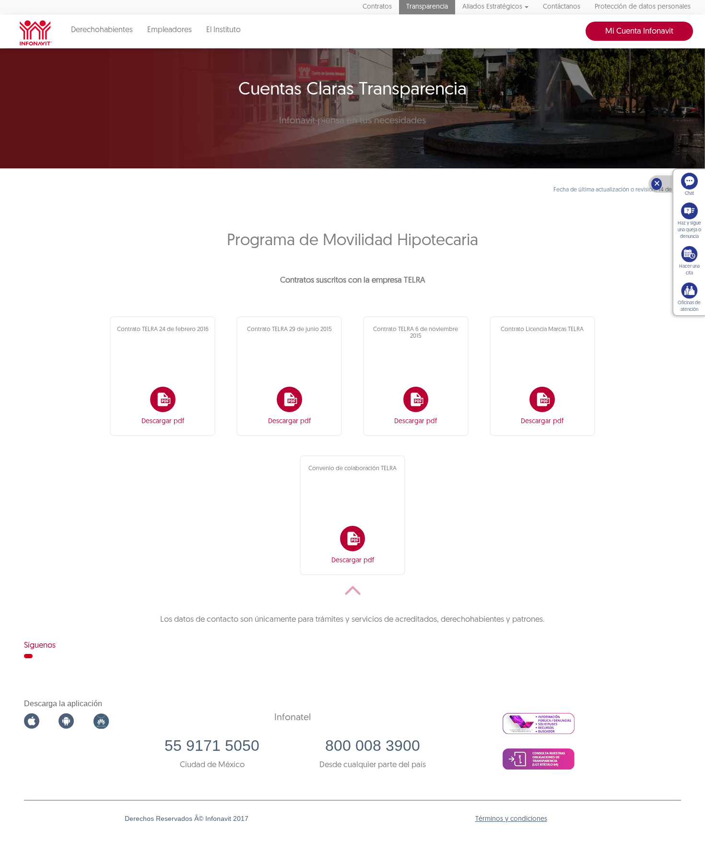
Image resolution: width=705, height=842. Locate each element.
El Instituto (223, 30)
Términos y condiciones (511, 819)
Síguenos (40, 645)
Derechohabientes (102, 30)
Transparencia (427, 7)
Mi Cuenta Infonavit (639, 31)
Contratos (377, 7)
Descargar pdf (162, 421)
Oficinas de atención (689, 306)
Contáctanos (561, 7)
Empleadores (169, 30)
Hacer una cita (689, 269)
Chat (689, 193)
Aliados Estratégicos (492, 7)
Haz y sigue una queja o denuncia (689, 230)
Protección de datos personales (643, 7)
